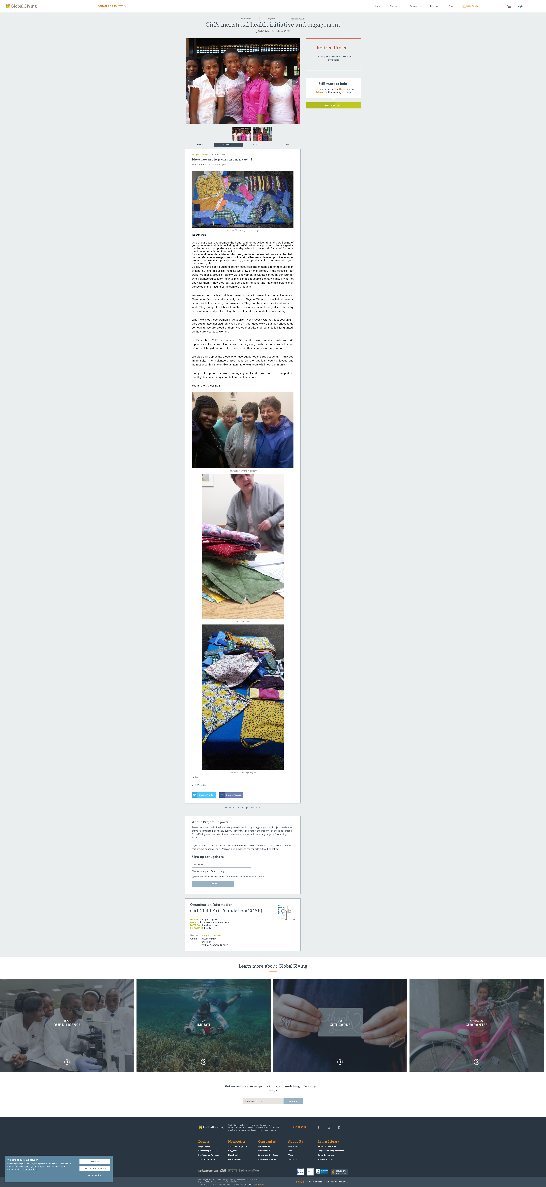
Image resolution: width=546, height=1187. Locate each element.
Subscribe (293, 1101)
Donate (110, 6)
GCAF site (200, 785)
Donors (203, 1142)
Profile (207, 928)
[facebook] (318, 1127)
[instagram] (329, 1127)
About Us (295, 1142)
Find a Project (333, 105)
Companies (415, 6)
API (340, 1182)
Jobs (290, 1150)
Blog (451, 6)
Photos (257, 144)
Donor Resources (326, 1155)
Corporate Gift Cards (268, 1155)
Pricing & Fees (234, 1159)
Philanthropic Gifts (207, 1150)
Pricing (334, 1182)
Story (199, 144)
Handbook (233, 1155)
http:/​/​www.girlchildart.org (214, 922)
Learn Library (329, 1142)
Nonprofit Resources (327, 1146)
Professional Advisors (208, 1155)
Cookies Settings (94, 1175)
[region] (59, 1169)
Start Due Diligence (237, 1146)
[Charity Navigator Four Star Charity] (302, 1171)
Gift (472, 6)
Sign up (213, 883)
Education (246, 18)
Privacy (310, 1182)
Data (345, 1182)
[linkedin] (339, 1127)
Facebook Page (210, 925)
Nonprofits (395, 6)
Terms (326, 1182)
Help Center (299, 1127)
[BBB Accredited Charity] (323, 1172)
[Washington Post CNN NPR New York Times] (235, 1171)
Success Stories (325, 1159)
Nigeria (271, 18)
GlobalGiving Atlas (267, 1159)
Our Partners (264, 1150)
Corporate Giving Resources (331, 1150)
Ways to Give (204, 1146)
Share (286, 144)
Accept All (94, 1161)
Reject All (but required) (94, 1168)
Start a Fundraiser (207, 1159)
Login (520, 6)
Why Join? (232, 1150)
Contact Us (293, 1159)
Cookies (318, 1182)
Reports (228, 144)
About (378, 6)
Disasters (434, 6)
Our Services (264, 1146)
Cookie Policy (30, 1169)
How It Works (294, 1146)
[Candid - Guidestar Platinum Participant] (311, 1171)
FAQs (290, 1155)
